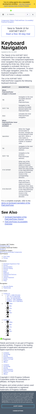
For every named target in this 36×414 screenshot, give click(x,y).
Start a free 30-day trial (18, 34)
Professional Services (9, 274)
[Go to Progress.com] (5, 340)
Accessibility (29, 20)
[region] (18, 402)
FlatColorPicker (19, 20)
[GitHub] (8, 315)
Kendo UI (3, 249)
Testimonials (7, 288)
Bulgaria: (14, 299)
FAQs (5, 280)
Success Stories (8, 286)
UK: (13, 296)
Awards (5, 356)
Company (6, 353)
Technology (6, 354)
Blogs (5, 271)
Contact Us (6, 293)
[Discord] (8, 317)
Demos (5, 265)
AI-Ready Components (15, 252)
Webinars (6, 273)
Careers (5, 360)
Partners (5, 276)
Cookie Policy (5, 401)
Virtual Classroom (8, 277)
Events (5, 279)
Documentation (7, 267)
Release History (8, 268)
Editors (12, 20)
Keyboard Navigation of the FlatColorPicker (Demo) (16, 218)
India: (14, 298)
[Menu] (3, 14)
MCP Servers (4, 252)
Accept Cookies (18, 406)
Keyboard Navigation (7, 22)
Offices (5, 362)
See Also (9, 212)
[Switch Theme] (33, 14)
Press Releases (8, 357)
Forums (5, 270)
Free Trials (6, 256)
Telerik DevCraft (5, 246)
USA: (13, 295)
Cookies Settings (18, 411)
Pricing (5, 258)
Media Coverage (8, 359)
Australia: (15, 301)
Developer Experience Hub (11, 264)
